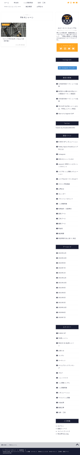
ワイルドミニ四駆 (64, 397)
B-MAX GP (62, 333)
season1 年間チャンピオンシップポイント (68, 165)
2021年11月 (62, 278)
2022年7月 (62, 268)
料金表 (16, 3)
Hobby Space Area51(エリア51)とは (68, 148)
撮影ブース (62, 223)
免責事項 (21, 450)
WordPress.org (63, 434)
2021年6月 (62, 292)
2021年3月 (62, 302)
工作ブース (62, 218)
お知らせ (61, 350)
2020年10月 (62, 307)
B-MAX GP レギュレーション (68, 142)
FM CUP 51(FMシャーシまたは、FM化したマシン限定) (68, 107)
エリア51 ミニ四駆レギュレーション (68, 173)
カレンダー (62, 194)
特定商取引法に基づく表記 (67, 238)
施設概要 (29, 6)
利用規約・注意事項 (65, 208)
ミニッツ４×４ (63, 378)
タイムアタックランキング (66, 367)
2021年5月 (62, 297)
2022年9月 (62, 263)
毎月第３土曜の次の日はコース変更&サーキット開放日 (67, 93)
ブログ (60, 373)
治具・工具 (42, 3)
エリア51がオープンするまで (68, 179)
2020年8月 (62, 312)
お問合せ (40, 6)
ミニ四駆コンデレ (64, 383)
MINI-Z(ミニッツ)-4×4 (12, 6)
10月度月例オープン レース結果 (68, 100)
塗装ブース (62, 213)
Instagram (61, 154)
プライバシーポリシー (65, 199)
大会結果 (61, 402)
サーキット (62, 360)
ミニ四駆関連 (28, 3)
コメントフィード (64, 431)
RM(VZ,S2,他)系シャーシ (66, 344)
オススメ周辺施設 (64, 184)
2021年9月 (62, 287)
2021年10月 (62, 282)
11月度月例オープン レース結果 (68, 85)
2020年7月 (62, 317)
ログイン (61, 426)
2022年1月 (62, 273)
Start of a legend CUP (66, 113)
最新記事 (61, 407)
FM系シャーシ (63, 338)
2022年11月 (62, 253)
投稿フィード (62, 428)
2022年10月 (62, 258)
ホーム (6, 3)
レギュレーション (64, 392)
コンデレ (61, 355)
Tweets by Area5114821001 (65, 127)
